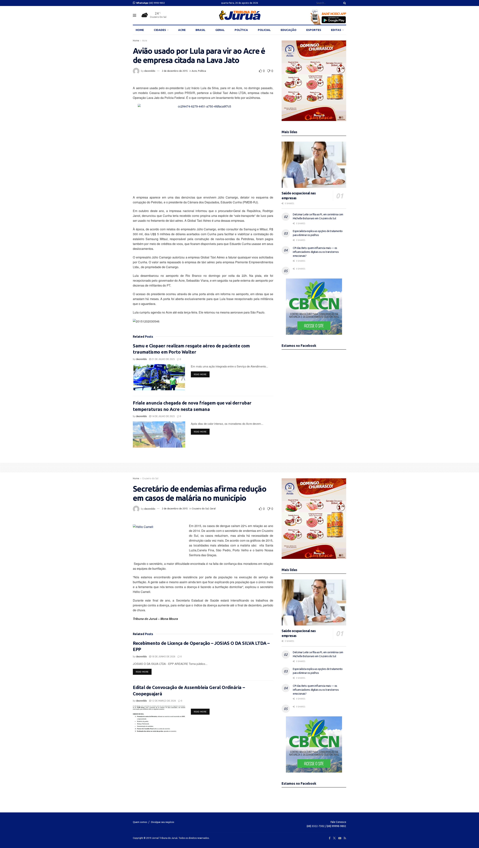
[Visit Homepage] (239, 15)
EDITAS (336, 29)
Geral (213, 508)
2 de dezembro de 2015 (175, 70)
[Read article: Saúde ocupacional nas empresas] (314, 165)
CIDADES (160, 29)
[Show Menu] (134, 15)
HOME (140, 29)
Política (202, 70)
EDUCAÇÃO (288, 29)
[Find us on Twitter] (334, 838)
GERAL (220, 29)
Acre (144, 40)
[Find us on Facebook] (329, 838)
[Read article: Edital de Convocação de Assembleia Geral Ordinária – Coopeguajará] (159, 719)
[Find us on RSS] (345, 838)
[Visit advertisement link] (314, 80)
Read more (202, 374)
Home (136, 40)
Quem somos (140, 822)
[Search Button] (343, 3)
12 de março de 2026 (163, 700)
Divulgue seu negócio (162, 822)
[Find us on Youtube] (339, 838)
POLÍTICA (241, 29)
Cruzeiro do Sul (150, 478)
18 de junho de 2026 (163, 656)
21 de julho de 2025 (163, 359)
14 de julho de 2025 (163, 416)
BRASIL (200, 29)
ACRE (182, 29)
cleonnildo (149, 70)
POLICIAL (264, 29)
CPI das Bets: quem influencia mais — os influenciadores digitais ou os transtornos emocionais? (316, 251)
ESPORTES (313, 29)
